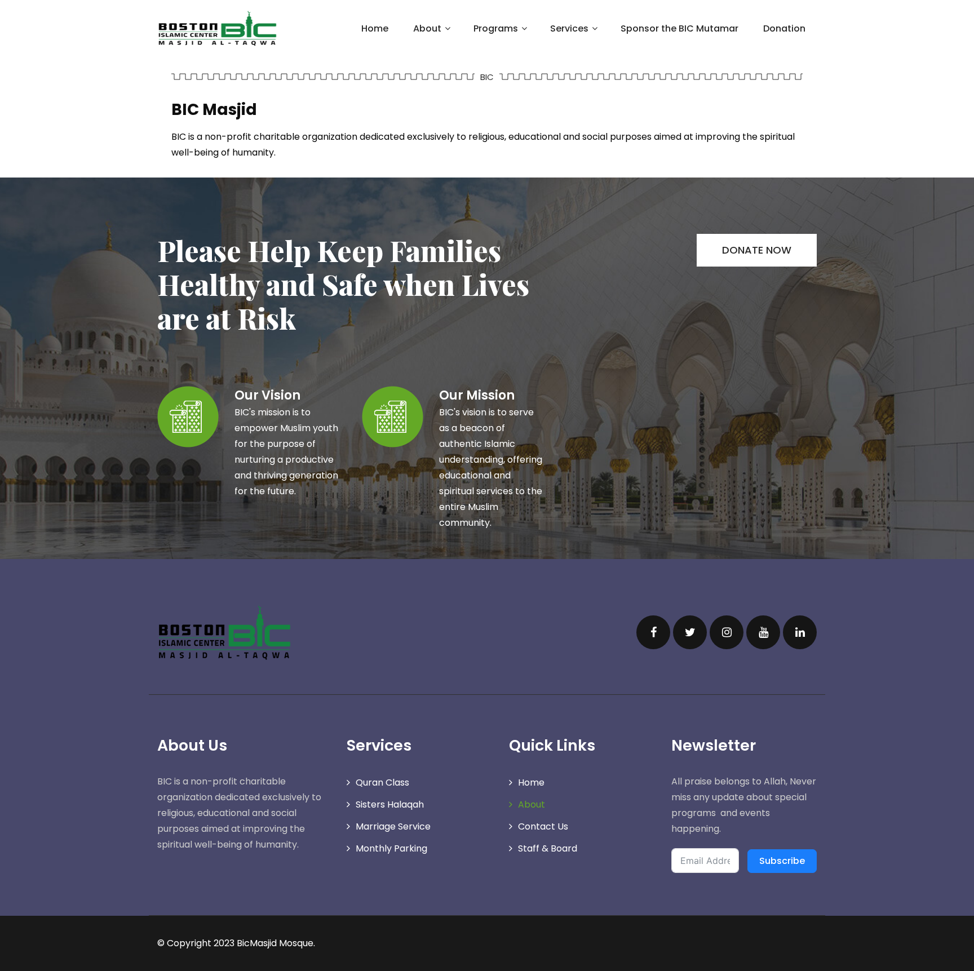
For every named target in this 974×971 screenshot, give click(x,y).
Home (374, 28)
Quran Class (382, 782)
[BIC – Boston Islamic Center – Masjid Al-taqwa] (217, 28)
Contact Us (543, 826)
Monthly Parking (391, 848)
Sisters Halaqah (390, 804)
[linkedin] (800, 632)
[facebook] (653, 632)
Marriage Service (393, 826)
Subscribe (782, 860)
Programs (495, 28)
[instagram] (726, 632)
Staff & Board (547, 848)
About (531, 804)
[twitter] (690, 632)
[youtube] (763, 632)
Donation (784, 28)
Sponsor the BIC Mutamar (679, 28)
